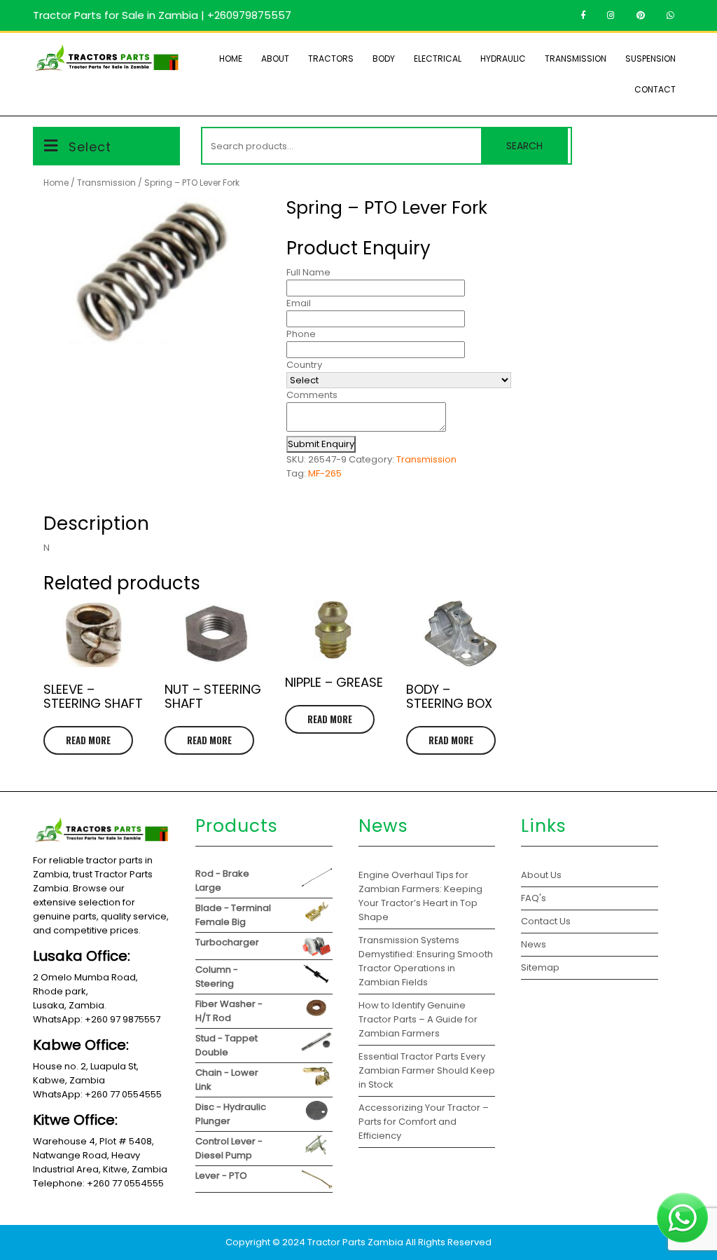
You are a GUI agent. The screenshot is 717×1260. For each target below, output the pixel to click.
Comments (311, 395)
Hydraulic (503, 58)
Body (384, 58)
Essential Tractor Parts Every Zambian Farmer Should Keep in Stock (426, 1070)
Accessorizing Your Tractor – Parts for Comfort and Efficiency (423, 1121)
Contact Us (546, 921)
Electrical (437, 58)
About (275, 58)
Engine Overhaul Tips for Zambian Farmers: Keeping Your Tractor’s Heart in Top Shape (420, 896)
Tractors (331, 58)
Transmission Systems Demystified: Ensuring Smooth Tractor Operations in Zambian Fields (425, 961)
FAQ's (533, 898)
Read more (88, 740)
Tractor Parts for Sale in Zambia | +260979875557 (162, 15)
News (533, 944)
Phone (301, 334)
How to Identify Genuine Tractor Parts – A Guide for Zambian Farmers (418, 1019)
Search (524, 146)
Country (304, 364)
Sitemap (540, 967)
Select (90, 147)
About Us (541, 875)
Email (298, 303)
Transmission (575, 58)
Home (230, 58)
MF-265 (325, 473)
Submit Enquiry (321, 444)
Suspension (650, 58)
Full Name (308, 272)
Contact (655, 89)
